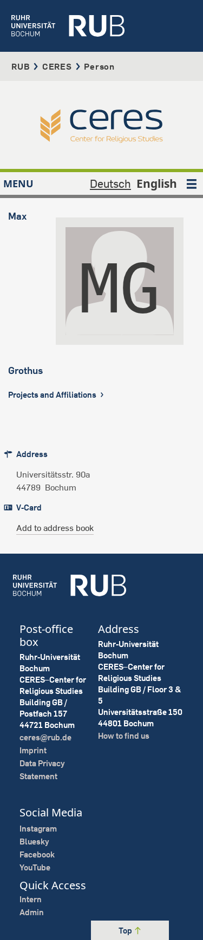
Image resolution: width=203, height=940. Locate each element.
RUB (20, 66)
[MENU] (191, 183)
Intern (30, 899)
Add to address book (55, 527)
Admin (31, 912)
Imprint (33, 750)
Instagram (38, 828)
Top (126, 930)
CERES (57, 66)
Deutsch (110, 183)
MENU (18, 183)
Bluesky (34, 841)
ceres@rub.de (45, 737)
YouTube (34, 867)
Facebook (37, 854)
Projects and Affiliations (53, 395)
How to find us (123, 736)
